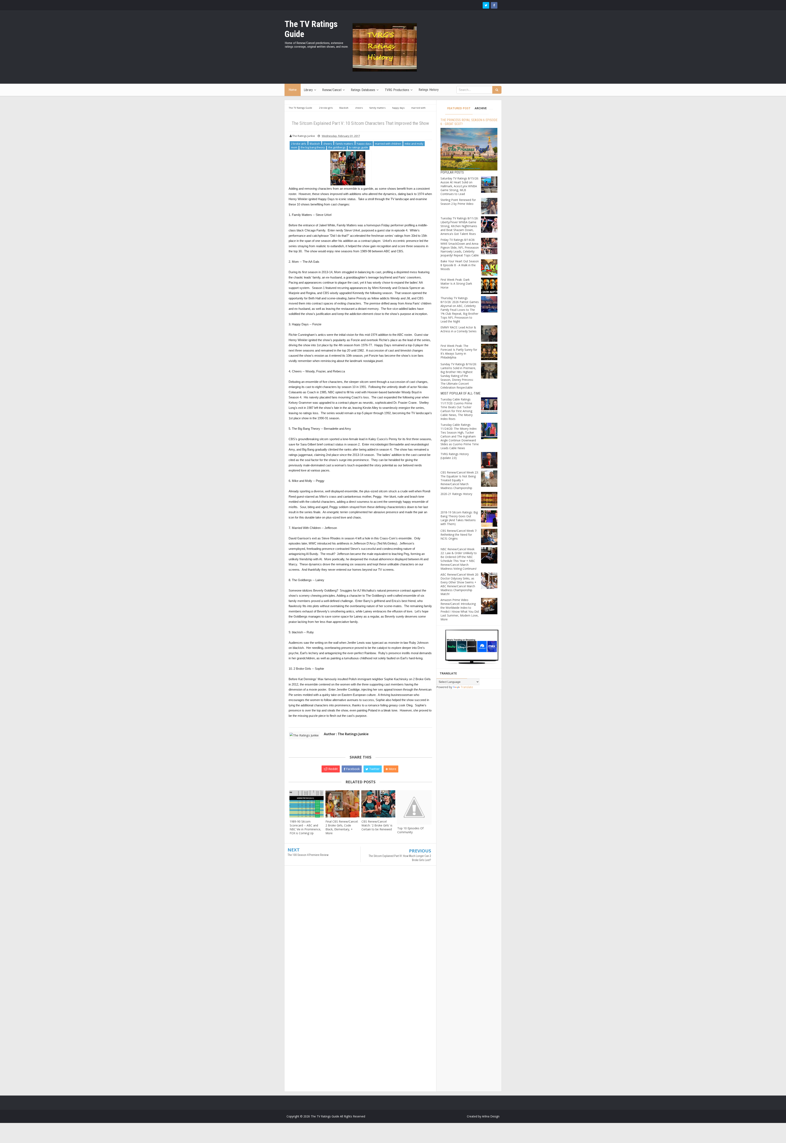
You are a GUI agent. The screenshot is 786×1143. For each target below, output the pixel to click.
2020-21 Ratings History (456, 494)
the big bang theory (313, 147)
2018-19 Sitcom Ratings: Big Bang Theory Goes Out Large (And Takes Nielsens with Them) (459, 518)
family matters (344, 143)
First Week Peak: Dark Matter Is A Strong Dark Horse (456, 283)
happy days (364, 143)
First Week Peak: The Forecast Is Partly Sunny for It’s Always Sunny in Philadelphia (458, 351)
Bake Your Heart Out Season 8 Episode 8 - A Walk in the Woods (459, 265)
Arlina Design (490, 1116)
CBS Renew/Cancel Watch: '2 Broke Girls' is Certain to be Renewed (376, 825)
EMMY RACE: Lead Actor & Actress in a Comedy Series (458, 329)
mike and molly (414, 143)
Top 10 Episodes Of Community (410, 830)
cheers (327, 143)
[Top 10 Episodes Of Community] (414, 807)
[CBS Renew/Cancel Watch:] (378, 803)
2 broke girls (298, 143)
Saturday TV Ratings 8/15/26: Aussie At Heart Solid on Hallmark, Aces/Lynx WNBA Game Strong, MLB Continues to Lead (459, 186)
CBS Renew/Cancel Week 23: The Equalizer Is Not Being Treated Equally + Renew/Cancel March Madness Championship (459, 480)
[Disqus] (360, 928)
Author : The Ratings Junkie (346, 734)
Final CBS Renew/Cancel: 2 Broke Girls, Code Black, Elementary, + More (341, 827)
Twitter (374, 769)
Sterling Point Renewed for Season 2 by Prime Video (458, 202)
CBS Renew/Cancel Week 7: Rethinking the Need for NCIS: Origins (458, 534)
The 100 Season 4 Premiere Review (308, 855)
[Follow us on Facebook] (494, 5)
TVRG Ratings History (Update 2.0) (454, 456)
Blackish (315, 143)
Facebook (352, 769)
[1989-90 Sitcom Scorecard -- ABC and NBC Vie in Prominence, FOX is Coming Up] (306, 803)
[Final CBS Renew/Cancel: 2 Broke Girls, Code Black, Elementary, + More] (342, 803)
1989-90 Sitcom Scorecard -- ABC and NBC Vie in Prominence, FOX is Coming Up (305, 827)
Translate (467, 687)
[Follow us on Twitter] (486, 5)
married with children (388, 143)
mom (294, 147)
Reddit (333, 769)
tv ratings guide (358, 147)
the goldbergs (337, 147)
